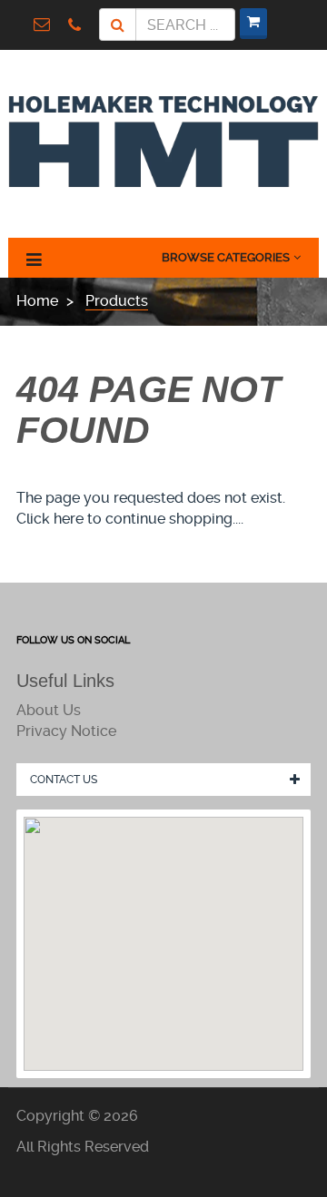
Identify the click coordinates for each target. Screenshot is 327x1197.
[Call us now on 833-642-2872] (79, 23)
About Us (48, 710)
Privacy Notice (66, 731)
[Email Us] (46, 24)
